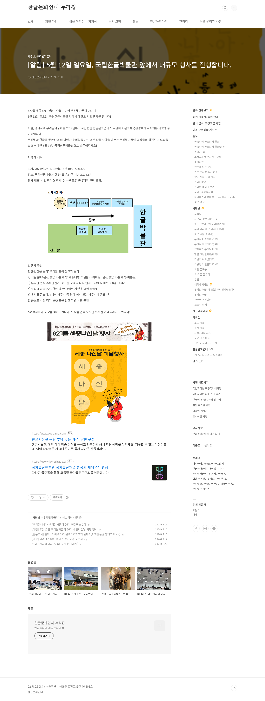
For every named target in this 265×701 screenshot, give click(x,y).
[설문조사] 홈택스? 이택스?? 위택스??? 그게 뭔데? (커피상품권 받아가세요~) (76, 534)
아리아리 (197, 463)
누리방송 (199, 162)
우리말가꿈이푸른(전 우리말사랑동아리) (215, 289)
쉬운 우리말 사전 (211, 21)
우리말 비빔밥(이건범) (206, 239)
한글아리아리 (159, 21)
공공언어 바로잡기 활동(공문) (209, 146)
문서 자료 (199, 328)
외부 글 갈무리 (202, 274)
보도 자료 (199, 323)
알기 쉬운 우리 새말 (204, 177)
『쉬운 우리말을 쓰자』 (207, 343)
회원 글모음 (200, 269)
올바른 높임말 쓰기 (204, 187)
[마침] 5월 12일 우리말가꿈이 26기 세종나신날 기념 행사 (64, 529)
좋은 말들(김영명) (203, 234)
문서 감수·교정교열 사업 (207, 123)
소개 (31, 21)
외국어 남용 (227, 483)
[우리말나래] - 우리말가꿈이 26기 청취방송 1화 (59, 524)
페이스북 (196, 528)
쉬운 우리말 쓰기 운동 (206, 172)
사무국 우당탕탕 (202, 299)
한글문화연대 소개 (203, 349)
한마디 (183, 21)
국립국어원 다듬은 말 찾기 (207, 394)
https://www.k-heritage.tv (49, 461)
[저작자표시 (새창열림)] (67, 497)
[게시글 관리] (44, 497)
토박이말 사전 (200, 416)
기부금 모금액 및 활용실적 (208, 355)
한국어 (221, 473)
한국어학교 (200, 182)
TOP (234, 688)
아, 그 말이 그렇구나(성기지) (209, 224)
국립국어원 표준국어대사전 (207, 388)
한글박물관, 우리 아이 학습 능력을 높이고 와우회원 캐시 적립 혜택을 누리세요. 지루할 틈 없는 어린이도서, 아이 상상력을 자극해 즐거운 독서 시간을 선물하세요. (99, 446)
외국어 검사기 (200, 411)
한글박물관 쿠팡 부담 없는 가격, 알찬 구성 (63, 439)
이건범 (214, 483)
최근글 (196, 445)
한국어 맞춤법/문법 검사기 (207, 399)
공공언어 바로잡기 (214, 463)
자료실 (196, 317)
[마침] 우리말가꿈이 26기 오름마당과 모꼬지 (57, 539)
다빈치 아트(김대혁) (204, 259)
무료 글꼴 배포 (202, 338)
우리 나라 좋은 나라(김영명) (209, 229)
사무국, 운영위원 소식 (206, 219)
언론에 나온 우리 (203, 167)
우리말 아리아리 (201, 489)
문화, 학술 (199, 151)
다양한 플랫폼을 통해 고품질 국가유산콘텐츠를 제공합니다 (70, 472)
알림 (196, 279)
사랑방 (36, 517)
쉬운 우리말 (199, 478)
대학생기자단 (201, 284)
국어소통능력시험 (203, 192)
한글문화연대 (200, 468)
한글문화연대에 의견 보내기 (207, 433)
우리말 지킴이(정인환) (206, 244)
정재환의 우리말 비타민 (206, 249)
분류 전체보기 (201, 110)
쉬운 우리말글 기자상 (83, 21)
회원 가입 (51, 21)
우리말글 (197, 483)
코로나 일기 (200, 304)
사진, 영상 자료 (202, 333)
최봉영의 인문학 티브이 (206, 264)
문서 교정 (115, 21)
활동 (136, 21)
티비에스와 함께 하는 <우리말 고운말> (215, 197)
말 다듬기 (198, 361)
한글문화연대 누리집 (52, 7)
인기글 (208, 445)
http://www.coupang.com (49, 433)
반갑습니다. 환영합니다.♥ (49, 628)
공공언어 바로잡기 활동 (206, 141)
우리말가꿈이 (50, 517)
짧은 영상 (199, 202)
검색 (225, 8)
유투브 (213, 528)
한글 (206, 483)
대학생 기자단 (216, 468)
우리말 (210, 478)
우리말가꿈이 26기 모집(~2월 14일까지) (55, 544)
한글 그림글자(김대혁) (206, 254)
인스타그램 (205, 528)
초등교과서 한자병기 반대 (208, 157)
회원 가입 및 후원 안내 (205, 117)
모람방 (197, 214)
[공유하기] (39, 497)
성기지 (212, 473)
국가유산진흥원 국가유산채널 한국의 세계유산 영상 (70, 467)
